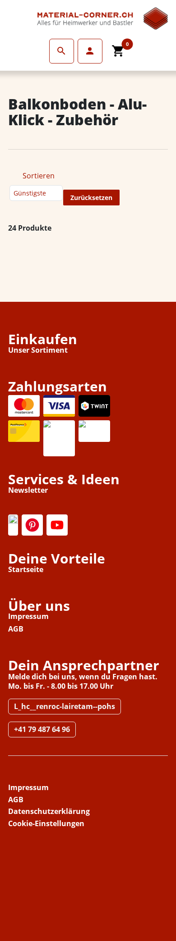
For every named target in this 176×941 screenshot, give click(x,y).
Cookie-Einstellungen (46, 823)
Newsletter (28, 490)
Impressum (28, 616)
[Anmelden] (61, 51)
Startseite (25, 569)
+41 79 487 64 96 (42, 729)
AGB (15, 629)
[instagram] (13, 525)
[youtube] (57, 525)
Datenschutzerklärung (49, 811)
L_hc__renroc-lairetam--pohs (64, 706)
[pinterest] (32, 525)
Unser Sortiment (38, 350)
